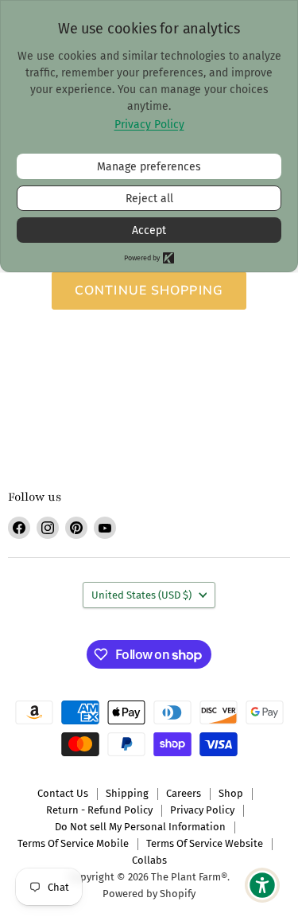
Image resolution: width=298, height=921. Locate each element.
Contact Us (62, 793)
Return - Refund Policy (99, 810)
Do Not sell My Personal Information (140, 827)
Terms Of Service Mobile (73, 843)
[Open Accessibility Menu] (263, 885)
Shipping (127, 793)
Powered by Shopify (149, 894)
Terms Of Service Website (204, 843)
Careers (183, 793)
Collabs (149, 860)
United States (141, 595)
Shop (231, 793)
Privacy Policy (202, 810)
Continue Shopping (149, 290)
